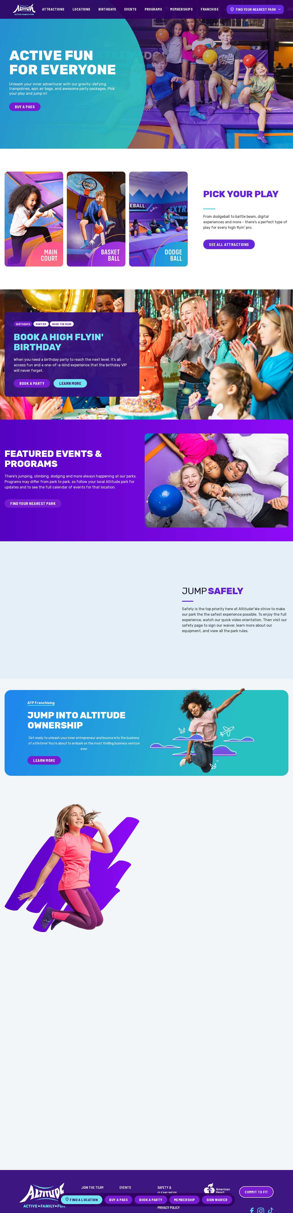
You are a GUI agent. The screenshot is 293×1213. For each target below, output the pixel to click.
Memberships (181, 9)
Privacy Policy (168, 1207)
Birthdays (107, 9)
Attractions (53, 9)
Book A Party (31, 383)
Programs (153, 9)
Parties (41, 324)
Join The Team (92, 1187)
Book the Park (62, 324)
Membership (184, 1199)
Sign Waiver (217, 1199)
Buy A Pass (25, 106)
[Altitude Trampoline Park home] (24, 9)
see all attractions (229, 244)
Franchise (210, 9)
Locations (81, 9)
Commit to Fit (256, 1192)
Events (130, 9)
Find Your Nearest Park (33, 503)
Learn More (70, 383)
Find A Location (84, 1199)
